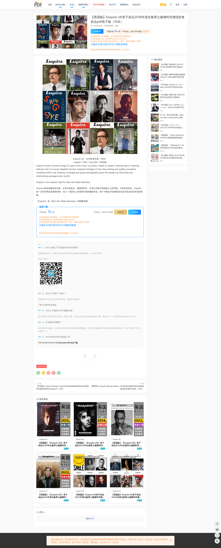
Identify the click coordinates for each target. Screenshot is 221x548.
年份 (72, 4)
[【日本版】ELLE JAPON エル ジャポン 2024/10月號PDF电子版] (155, 108)
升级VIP (146, 31)
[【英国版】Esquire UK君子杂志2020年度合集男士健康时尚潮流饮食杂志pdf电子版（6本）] (127, 471)
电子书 (112, 4)
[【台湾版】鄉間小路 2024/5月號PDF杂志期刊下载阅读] (155, 97)
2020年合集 (116, 457)
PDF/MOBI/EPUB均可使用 (58, 343)
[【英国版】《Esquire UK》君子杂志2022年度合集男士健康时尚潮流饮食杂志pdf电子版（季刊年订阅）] (53, 471)
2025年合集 (43, 405)
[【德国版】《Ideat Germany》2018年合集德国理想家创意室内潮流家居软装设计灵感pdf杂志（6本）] (155, 138)
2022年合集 (43, 457)
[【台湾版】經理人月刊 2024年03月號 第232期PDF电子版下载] (155, 158)
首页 (50, 4)
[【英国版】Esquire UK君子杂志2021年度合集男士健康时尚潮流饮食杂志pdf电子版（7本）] (90, 471)
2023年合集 (116, 405)
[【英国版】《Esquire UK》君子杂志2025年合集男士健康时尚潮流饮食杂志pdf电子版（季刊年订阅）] (53, 419)
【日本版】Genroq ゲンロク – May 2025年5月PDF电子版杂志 (172, 87)
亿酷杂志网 (38, 4)
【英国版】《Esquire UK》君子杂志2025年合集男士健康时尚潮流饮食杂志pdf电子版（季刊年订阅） (53, 444)
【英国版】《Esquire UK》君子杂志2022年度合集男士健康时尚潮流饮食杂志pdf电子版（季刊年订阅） (53, 495)
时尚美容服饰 (109, 26)
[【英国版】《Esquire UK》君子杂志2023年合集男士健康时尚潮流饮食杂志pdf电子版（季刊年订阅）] (127, 419)
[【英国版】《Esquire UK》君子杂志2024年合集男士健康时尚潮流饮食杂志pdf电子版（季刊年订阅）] (90, 419)
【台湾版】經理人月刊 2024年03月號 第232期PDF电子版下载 (172, 157)
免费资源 (124, 4)
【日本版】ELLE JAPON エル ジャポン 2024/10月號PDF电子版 (172, 107)
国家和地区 (83, 4)
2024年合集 (80, 405)
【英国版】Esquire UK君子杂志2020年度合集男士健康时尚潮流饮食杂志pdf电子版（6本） (126, 495)
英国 (116, 26)
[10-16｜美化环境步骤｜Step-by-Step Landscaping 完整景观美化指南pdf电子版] (155, 118)
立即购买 (97, 31)
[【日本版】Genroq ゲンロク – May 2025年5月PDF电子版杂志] (155, 87)
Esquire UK (41, 366)
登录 (92, 518)
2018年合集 (97, 26)
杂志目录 (136, 4)
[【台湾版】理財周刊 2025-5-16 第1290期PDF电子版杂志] (155, 67)
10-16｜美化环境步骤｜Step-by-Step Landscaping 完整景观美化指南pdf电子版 (172, 117)
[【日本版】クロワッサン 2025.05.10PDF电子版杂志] (155, 128)
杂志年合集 (60, 4)
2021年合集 (80, 457)
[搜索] (171, 4)
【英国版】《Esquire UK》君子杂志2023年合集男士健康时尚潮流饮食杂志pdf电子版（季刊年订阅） (126, 444)
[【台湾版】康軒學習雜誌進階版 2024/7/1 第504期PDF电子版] (155, 77)
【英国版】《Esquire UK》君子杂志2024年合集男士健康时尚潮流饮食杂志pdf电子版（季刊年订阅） (90, 444)
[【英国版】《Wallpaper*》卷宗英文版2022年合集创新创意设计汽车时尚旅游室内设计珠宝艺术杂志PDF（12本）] (155, 148)
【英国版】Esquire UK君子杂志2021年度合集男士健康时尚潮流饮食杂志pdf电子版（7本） (89, 495)
